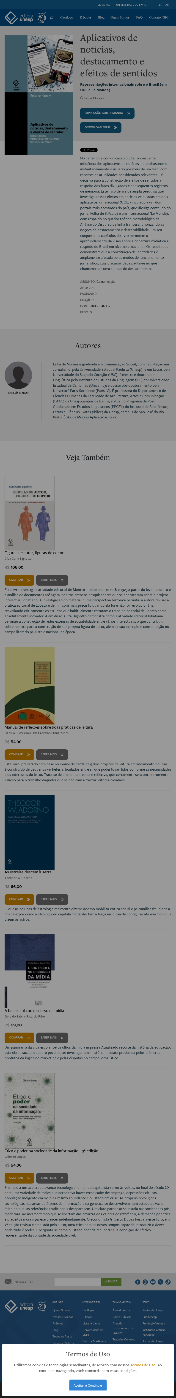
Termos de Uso (143, 1365)
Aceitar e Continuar (88, 1385)
